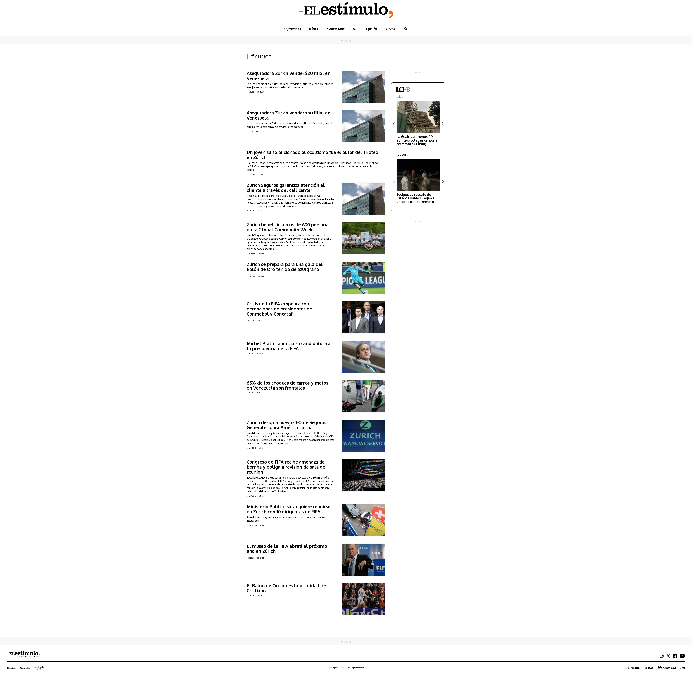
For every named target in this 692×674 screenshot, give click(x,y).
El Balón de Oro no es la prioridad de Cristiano (286, 588)
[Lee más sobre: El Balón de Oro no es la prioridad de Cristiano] (363, 599)
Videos (390, 29)
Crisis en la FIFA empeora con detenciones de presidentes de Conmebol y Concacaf (279, 309)
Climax (313, 28)
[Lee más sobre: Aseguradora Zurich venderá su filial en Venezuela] (363, 87)
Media (39, 668)
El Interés (292, 29)
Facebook (675, 656)
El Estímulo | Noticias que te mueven (23, 654)
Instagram (662, 656)
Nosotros (11, 668)
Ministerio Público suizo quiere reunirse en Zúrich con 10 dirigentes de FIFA (288, 509)
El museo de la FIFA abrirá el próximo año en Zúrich (287, 548)
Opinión (371, 29)
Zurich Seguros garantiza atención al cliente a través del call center (286, 187)
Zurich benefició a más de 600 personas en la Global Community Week (289, 227)
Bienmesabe (336, 29)
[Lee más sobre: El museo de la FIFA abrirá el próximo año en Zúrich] (363, 560)
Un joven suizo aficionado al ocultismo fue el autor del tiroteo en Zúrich (312, 154)
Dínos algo (25, 668)
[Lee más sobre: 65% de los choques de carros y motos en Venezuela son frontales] (363, 396)
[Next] (442, 123)
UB (355, 29)
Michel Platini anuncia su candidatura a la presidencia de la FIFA (289, 345)
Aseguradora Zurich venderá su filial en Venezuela (289, 75)
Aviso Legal (359, 668)
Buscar (405, 29)
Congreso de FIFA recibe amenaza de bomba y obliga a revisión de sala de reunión (286, 467)
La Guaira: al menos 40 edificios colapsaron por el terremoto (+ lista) (417, 140)
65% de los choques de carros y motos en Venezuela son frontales (287, 385)
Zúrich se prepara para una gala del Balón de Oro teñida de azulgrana (285, 266)
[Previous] (393, 123)
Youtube (682, 656)
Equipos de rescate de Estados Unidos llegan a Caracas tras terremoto (415, 198)
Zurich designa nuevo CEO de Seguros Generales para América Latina (286, 424)
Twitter (668, 656)
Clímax (649, 667)
